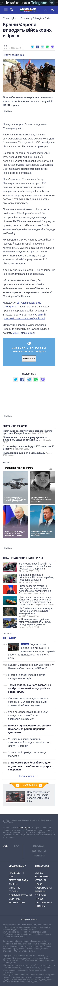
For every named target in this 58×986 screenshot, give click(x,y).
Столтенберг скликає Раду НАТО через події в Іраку (28, 447)
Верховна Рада (18, 880)
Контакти (39, 851)
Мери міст (15, 899)
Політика (41, 895)
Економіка (42, 876)
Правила (39, 855)
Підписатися (29, 358)
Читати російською (13, 55)
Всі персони (17, 902)
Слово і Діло (10, 18)
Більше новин (27, 776)
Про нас (39, 846)
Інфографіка (29, 785)
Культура (40, 880)
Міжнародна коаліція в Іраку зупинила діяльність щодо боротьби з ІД (27, 439)
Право (39, 899)
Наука (38, 884)
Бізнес (39, 872)
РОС (52, 10)
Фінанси (40, 906)
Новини (9, 638)
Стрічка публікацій (31, 18)
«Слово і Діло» (23, 827)
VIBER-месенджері (24, 333)
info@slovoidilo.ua (29, 919)
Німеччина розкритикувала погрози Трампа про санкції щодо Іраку (27, 432)
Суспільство (43, 902)
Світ (47, 18)
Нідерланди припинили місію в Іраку (27, 454)
